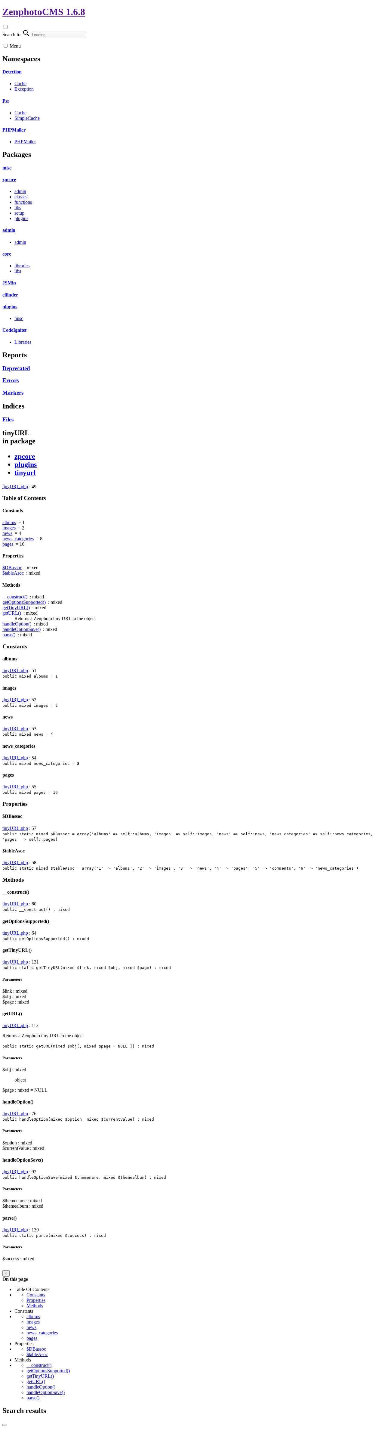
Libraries (22, 342)
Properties (35, 1300)
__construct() (14, 596)
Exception (24, 89)
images (9, 527)
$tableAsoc (13, 573)
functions (23, 202)
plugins (21, 218)
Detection (12, 71)
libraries (21, 265)
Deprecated (16, 368)
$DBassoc (12, 567)
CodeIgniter (14, 330)
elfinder (10, 294)
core (6, 253)
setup (19, 213)
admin (20, 191)
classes (20, 196)
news (7, 533)
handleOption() (16, 623)
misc (6, 167)
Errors (10, 380)
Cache (20, 83)
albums (9, 522)
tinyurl (25, 472)
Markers (12, 393)
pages (7, 544)
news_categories (18, 538)
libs (17, 207)
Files (8, 419)
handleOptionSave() (21, 629)
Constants (35, 1294)
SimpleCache (27, 118)
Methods (34, 1305)
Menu (15, 45)
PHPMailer (14, 129)
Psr (5, 101)
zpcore (9, 179)
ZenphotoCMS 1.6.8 (43, 11)
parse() (8, 634)
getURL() (11, 613)
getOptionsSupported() (24, 602)
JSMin (9, 282)
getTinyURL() (16, 607)
